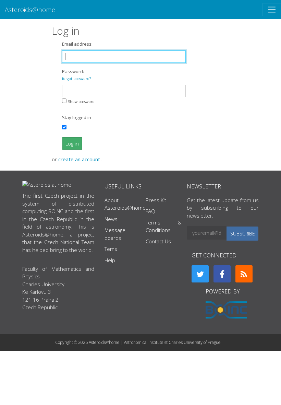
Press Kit (156, 200)
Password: (76, 74)
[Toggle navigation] (271, 9)
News (111, 219)
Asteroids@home (30, 9)
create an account (79, 159)
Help (110, 260)
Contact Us (158, 241)
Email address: (77, 44)
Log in (72, 143)
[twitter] (200, 273)
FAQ (150, 211)
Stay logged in (76, 117)
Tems (111, 248)
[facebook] (222, 273)
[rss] (244, 273)
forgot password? (76, 78)
